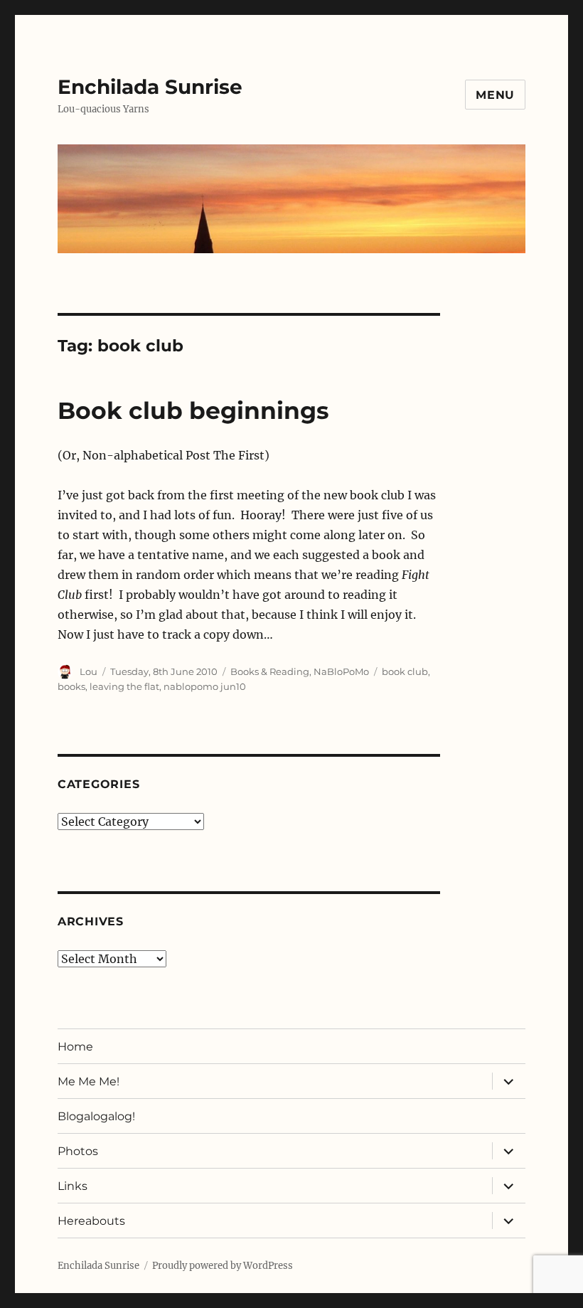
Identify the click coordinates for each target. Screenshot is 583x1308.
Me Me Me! (88, 1081)
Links (72, 1186)
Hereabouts (91, 1221)
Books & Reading (269, 671)
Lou (88, 671)
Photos (78, 1151)
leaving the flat (124, 686)
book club (405, 671)
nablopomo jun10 (205, 686)
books (71, 686)
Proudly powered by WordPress (222, 1266)
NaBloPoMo (341, 671)
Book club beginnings (193, 410)
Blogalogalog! (96, 1116)
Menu (495, 95)
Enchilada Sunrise (150, 87)
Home (75, 1046)
